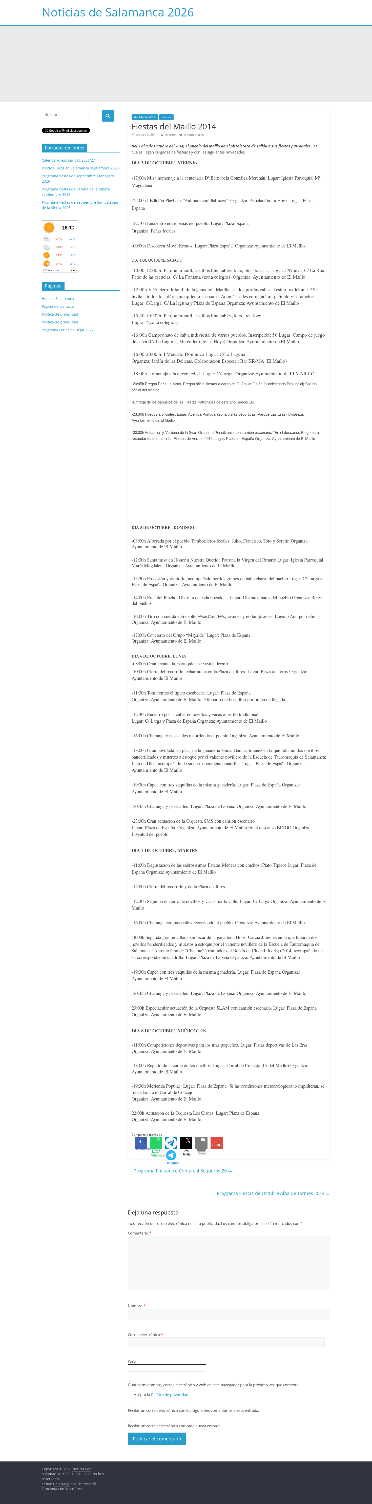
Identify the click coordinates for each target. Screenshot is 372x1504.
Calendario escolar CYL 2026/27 (68, 160)
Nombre (136, 1305)
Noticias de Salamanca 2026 (118, 12)
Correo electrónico (145, 1334)
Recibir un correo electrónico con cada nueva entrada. (174, 1425)
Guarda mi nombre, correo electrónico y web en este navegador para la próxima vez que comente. (213, 1384)
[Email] (201, 1143)
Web (132, 1361)
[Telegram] (171, 1143)
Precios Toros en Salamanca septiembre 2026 (80, 168)
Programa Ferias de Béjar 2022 (68, 329)
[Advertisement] (186, 64)
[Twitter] (186, 1143)
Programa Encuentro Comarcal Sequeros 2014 (180, 1171)
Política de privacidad (169, 1394)
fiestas (166, 117)
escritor (171, 134)
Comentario (139, 1233)
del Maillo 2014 (145, 117)
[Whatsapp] (156, 1143)
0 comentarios (193, 134)
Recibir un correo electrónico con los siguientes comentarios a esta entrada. (193, 1410)
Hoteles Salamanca (58, 298)
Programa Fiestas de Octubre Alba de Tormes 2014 (273, 1193)
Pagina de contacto (58, 306)
